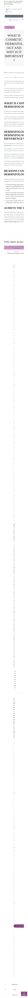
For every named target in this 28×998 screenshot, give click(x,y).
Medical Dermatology (14, 582)
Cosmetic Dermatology (14, 557)
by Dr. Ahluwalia (19, 77)
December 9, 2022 (8, 77)
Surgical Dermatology (14, 608)
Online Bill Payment (14, 632)
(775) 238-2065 (10, 4)
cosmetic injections (20, 218)
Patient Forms (14, 651)
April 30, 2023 (16, 251)
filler (12, 218)
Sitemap (14, 663)
